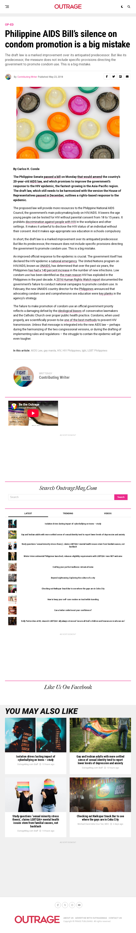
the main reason (70, 275)
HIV (59, 350)
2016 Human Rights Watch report (78, 279)
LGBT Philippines (97, 350)
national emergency (64, 261)
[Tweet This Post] (114, 77)
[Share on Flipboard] (120, 77)
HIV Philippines (72, 350)
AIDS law (36, 181)
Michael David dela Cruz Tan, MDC (93, 824)
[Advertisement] (68, 457)
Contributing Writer (27, 77)
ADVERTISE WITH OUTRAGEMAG (91, 918)
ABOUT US (68, 918)
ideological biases (70, 311)
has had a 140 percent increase (48, 270)
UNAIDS (45, 265)
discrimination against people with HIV (51, 222)
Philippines (86, 289)
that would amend (89, 176)
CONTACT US (115, 918)
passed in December (50, 195)
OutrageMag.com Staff (27, 764)
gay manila (50, 350)
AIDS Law (36, 350)
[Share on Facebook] (107, 77)
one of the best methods (80, 320)
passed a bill (52, 176)
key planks (106, 293)
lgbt (84, 350)
